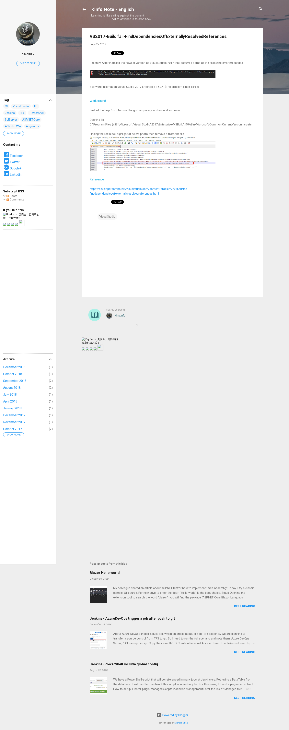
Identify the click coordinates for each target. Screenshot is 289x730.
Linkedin (15, 175)
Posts (13, 196)
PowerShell (37, 113)
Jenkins (10, 113)
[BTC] (83, 349)
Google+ (15, 168)
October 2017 (12, 429)
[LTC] (91, 349)
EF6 (22, 113)
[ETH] (87, 349)
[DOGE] (95, 349)
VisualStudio (107, 216)
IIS (35, 106)
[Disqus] (172, 403)
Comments (16, 199)
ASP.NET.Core (31, 119)
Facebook (16, 156)
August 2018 (12, 388)
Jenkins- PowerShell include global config (124, 664)
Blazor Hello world (105, 573)
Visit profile (28, 63)
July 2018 (10, 394)
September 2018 (14, 381)
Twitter (14, 162)
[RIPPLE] (100, 349)
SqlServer (11, 119)
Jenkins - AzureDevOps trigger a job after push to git (132, 618)
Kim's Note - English (112, 9)
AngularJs (32, 126)
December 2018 (14, 367)
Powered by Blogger (175, 715)
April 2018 (10, 401)
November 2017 (14, 422)
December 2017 (14, 415)
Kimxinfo (28, 53)
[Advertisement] (172, 260)
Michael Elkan (181, 723)
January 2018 (12, 408)
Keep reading (244, 606)
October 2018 (12, 374)
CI (6, 106)
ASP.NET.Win (13, 126)
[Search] (260, 9)
